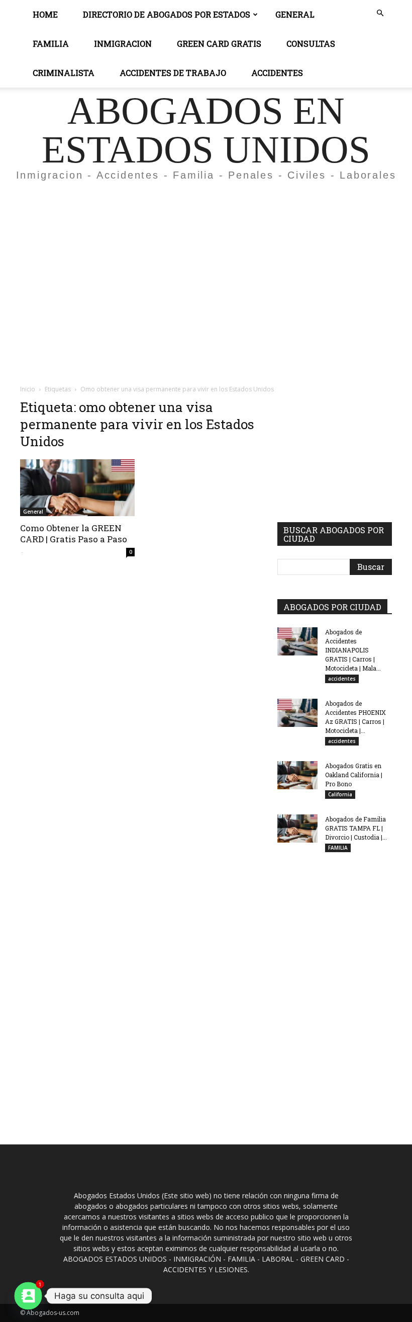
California (340, 794)
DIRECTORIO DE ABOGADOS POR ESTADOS (166, 14)
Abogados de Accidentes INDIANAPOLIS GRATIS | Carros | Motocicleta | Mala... (353, 650)
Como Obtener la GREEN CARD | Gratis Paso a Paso (73, 533)
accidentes (342, 678)
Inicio (27, 389)
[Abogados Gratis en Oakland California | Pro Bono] (297, 775)
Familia (51, 43)
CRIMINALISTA (63, 72)
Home (45, 14)
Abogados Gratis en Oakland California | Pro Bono (353, 775)
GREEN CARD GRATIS (219, 43)
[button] (380, 13)
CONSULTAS (310, 43)
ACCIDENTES (277, 72)
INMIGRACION (123, 43)
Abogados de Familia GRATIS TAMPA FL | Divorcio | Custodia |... (356, 828)
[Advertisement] (206, 263)
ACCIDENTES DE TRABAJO (173, 72)
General (295, 14)
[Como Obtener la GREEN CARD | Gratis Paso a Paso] (77, 487)
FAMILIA (338, 847)
